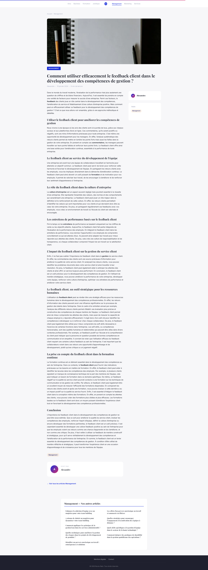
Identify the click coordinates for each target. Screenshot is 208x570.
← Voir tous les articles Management (61, 484)
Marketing (128, 4)
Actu (69, 4)
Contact (111, 559)
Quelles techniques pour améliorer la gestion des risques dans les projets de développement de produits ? (83, 535)
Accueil (49, 14)
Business (77, 4)
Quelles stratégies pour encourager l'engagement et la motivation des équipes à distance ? (123, 520)
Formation (86, 4)
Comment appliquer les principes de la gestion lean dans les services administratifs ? (83, 526)
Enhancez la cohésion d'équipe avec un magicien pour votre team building (80, 512)
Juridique (96, 4)
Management (117, 4)
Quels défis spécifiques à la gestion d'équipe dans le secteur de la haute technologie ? (124, 529)
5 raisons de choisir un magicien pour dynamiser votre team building (80, 519)
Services (137, 4)
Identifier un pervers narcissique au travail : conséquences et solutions (82, 543)
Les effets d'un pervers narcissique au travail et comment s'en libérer (124, 512)
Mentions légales (100, 559)
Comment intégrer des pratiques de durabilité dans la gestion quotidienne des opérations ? (124, 536)
